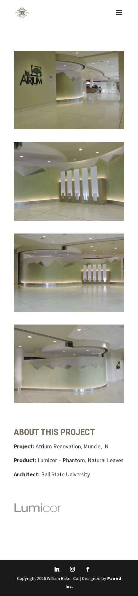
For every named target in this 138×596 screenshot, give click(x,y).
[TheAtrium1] (69, 129)
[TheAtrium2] (69, 220)
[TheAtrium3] (69, 312)
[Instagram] (72, 569)
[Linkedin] (56, 569)
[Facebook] (87, 569)
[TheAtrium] (69, 403)
